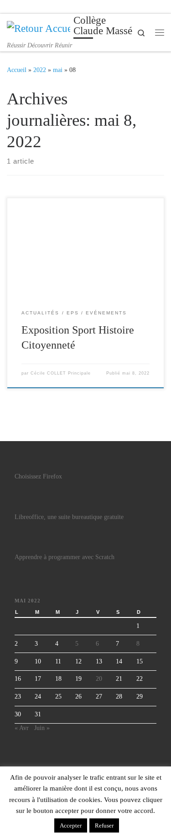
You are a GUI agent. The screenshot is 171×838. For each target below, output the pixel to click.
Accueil (16, 69)
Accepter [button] (71, 825)
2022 (39, 69)
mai (57, 69)
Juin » (42, 728)
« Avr (22, 728)
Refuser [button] (104, 825)
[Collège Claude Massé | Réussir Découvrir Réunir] (38, 27)
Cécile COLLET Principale (61, 373)
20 (99, 678)
